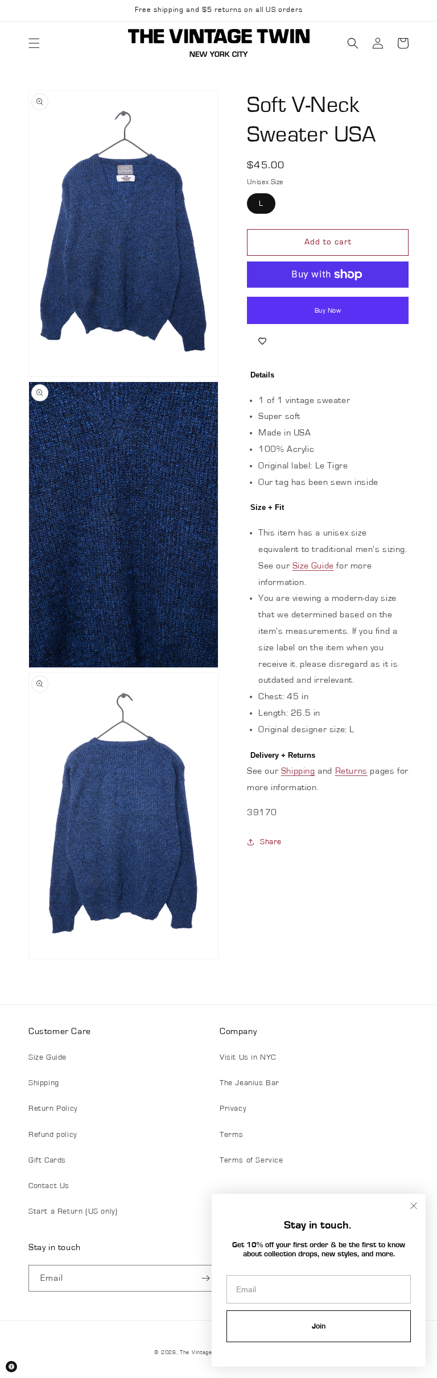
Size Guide (313, 565)
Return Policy (52, 1109)
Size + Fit (267, 507)
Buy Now (328, 310)
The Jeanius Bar (249, 1083)
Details (262, 375)
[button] (34, 43)
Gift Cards (47, 1160)
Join (318, 1326)
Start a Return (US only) (72, 1211)
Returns (351, 770)
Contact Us (48, 1186)
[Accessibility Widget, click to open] (11, 1366)
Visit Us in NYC (248, 1057)
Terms (232, 1135)
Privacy (233, 1109)
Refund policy (52, 1135)
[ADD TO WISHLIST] (262, 341)
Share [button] (271, 842)
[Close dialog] (413, 1205)
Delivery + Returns (282, 755)
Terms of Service (251, 1160)
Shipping (298, 770)
